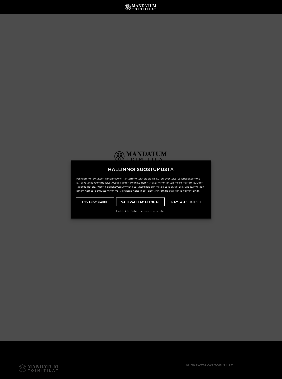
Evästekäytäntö (126, 211)
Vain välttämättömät (140, 202)
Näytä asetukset (186, 202)
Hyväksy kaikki (95, 202)
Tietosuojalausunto (151, 211)
